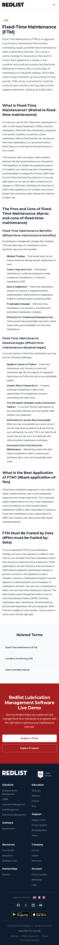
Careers (35, 855)
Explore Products (29, 748)
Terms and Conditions (29, 940)
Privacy (45, 936)
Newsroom (37, 861)
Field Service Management (14, 815)
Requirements (8, 828)
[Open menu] (54, 4)
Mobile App (37, 880)
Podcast (35, 801)
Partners (6, 874)
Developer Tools (9, 861)
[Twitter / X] (26, 905)
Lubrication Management (13, 804)
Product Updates (39, 825)
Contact (35, 850)
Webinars (36, 796)
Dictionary (36, 791)
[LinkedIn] (33, 905)
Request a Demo (30, 738)
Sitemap (14, 936)
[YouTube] (41, 905)
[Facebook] (18, 905)
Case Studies (8, 850)
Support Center (39, 820)
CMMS (5, 799)
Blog (34, 806)
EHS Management (10, 809)
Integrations (7, 855)
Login (34, 885)
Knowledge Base (39, 830)
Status (35, 835)
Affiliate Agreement (30, 936)
